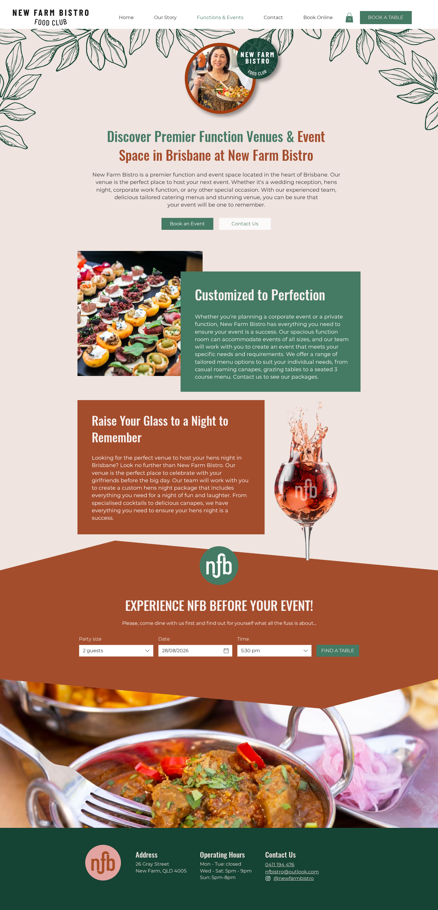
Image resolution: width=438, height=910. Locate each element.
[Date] (226, 650)
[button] (349, 17)
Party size (90, 639)
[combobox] (116, 651)
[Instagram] (268, 878)
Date (164, 639)
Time (243, 639)
